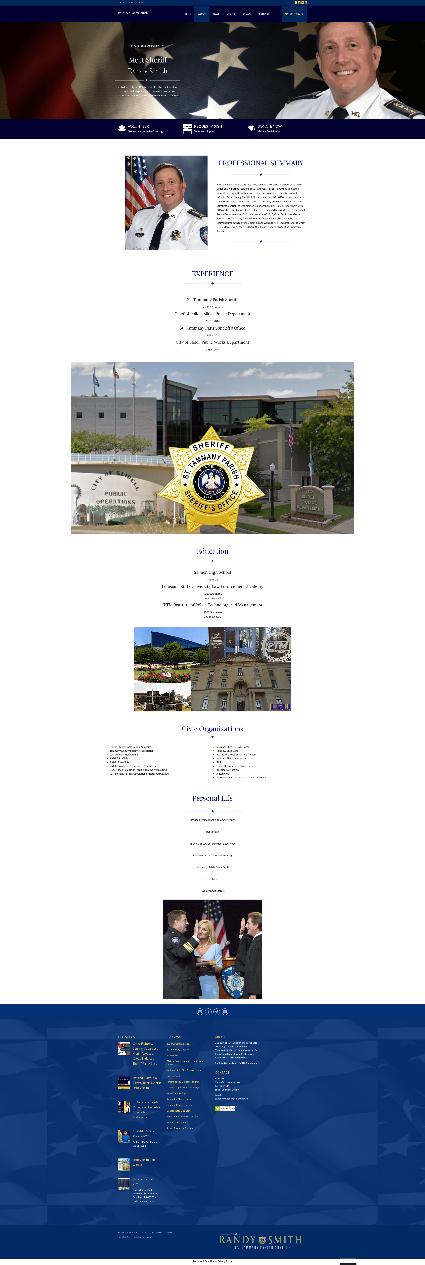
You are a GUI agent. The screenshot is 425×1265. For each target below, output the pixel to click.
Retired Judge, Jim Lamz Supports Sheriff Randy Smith (147, 1083)
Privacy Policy (225, 1261)
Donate (121, 3)
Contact (264, 14)
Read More (147, 128)
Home (187, 14)
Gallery (247, 14)
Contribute (296, 14)
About (202, 14)
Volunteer (132, 3)
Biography (133, 1232)
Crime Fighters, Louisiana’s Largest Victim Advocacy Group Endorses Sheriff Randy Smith (145, 1053)
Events (231, 14)
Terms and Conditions (204, 1261)
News (141, 3)
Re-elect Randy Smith (133, 13)
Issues (169, 1232)
